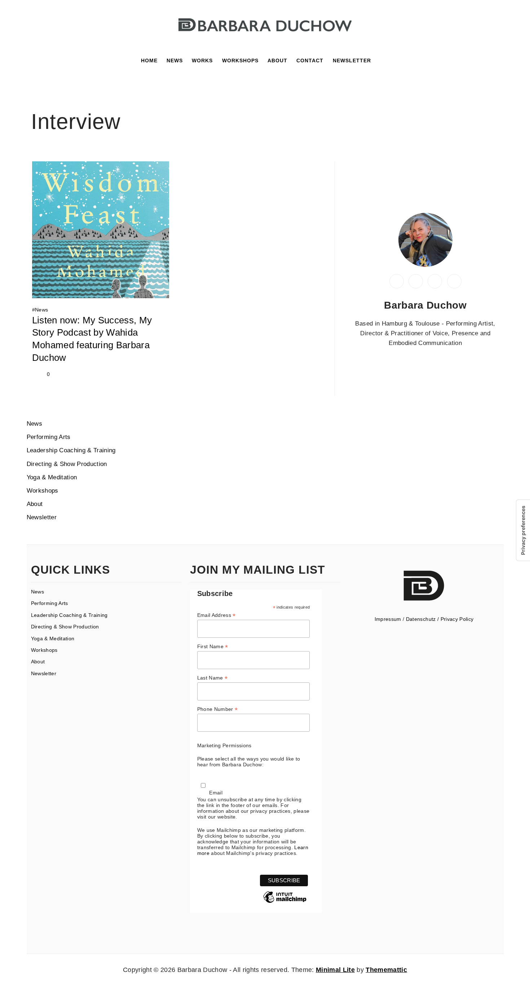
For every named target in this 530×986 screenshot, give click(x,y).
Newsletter (42, 517)
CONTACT (309, 60)
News (175, 60)
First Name (212, 646)
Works (202, 60)
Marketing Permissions (224, 745)
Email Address (216, 615)
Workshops (240, 60)
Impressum (388, 619)
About (35, 504)
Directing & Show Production (67, 464)
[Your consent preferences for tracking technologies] (523, 530)
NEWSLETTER (352, 60)
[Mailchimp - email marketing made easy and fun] (285, 902)
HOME (149, 60)
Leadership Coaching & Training (71, 450)
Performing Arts (49, 437)
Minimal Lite (335, 969)
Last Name (212, 677)
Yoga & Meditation (52, 477)
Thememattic (386, 969)
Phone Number (217, 709)
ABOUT (277, 60)
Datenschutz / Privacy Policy (440, 619)
